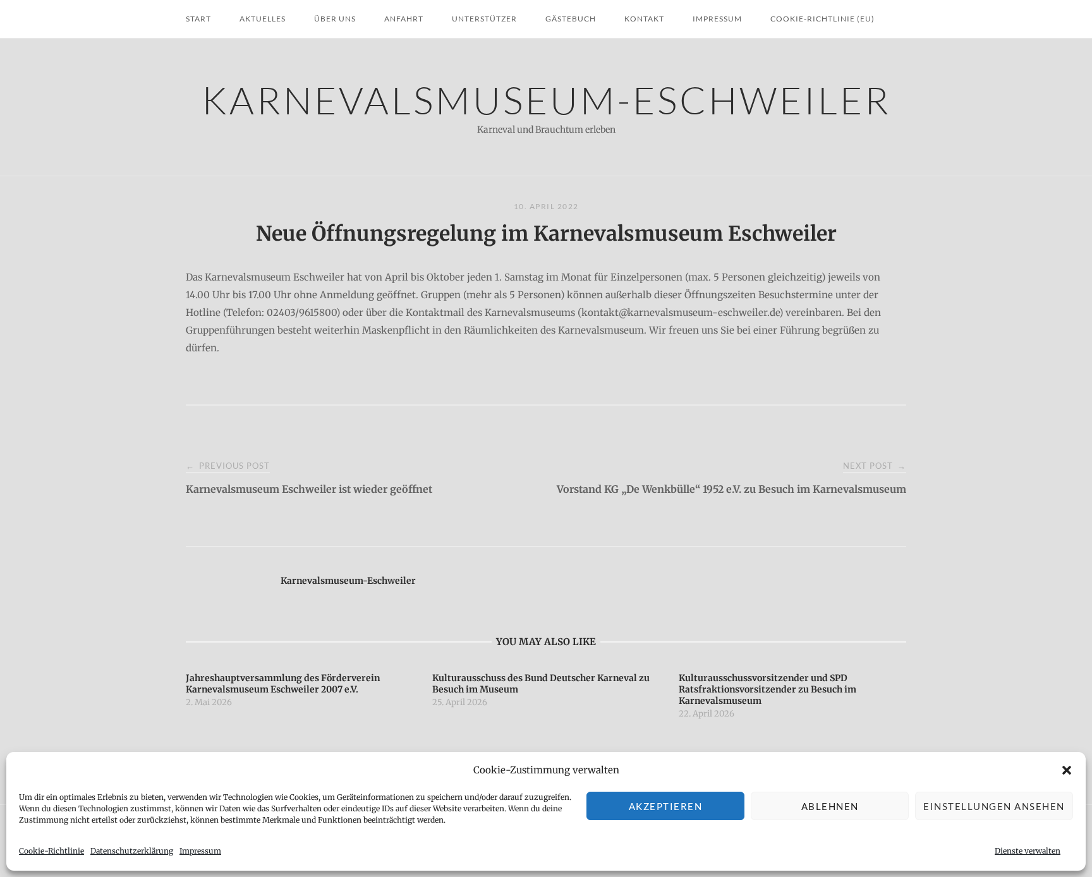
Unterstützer (484, 18)
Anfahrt (403, 18)
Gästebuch (570, 18)
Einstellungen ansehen (994, 806)
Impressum (200, 851)
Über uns (335, 18)
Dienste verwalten (1027, 851)
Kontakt (644, 18)
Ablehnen (830, 806)
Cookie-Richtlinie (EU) (822, 18)
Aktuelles (263, 18)
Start (198, 18)
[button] (1066, 770)
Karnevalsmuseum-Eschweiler (546, 99)
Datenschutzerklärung (131, 851)
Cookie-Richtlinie (51, 851)
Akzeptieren (666, 806)
